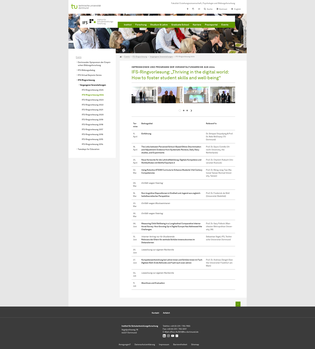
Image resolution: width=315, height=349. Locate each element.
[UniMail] (199, 9)
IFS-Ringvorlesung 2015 (92, 139)
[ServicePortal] (193, 9)
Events (224, 24)
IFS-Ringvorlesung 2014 (92, 144)
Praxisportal (211, 24)
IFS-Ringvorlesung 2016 (92, 134)
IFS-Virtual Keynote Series (90, 75)
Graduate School (180, 24)
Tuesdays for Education (88, 149)
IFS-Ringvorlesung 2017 (92, 129)
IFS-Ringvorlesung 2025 (92, 90)
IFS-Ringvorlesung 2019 (92, 119)
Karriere (197, 24)
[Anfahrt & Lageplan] (187, 9)
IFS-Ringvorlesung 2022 (92, 105)
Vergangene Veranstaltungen (93, 85)
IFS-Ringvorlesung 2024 (93, 95)
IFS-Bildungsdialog (86, 70)
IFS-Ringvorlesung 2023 (92, 100)
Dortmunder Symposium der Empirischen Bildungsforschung (94, 63)
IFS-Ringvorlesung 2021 (92, 110)
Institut (128, 24)
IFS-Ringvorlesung (86, 80)
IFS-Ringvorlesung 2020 (93, 114)
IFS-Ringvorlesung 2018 (92, 124)
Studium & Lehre (159, 24)
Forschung (141, 24)
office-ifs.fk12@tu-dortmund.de (183, 332)
